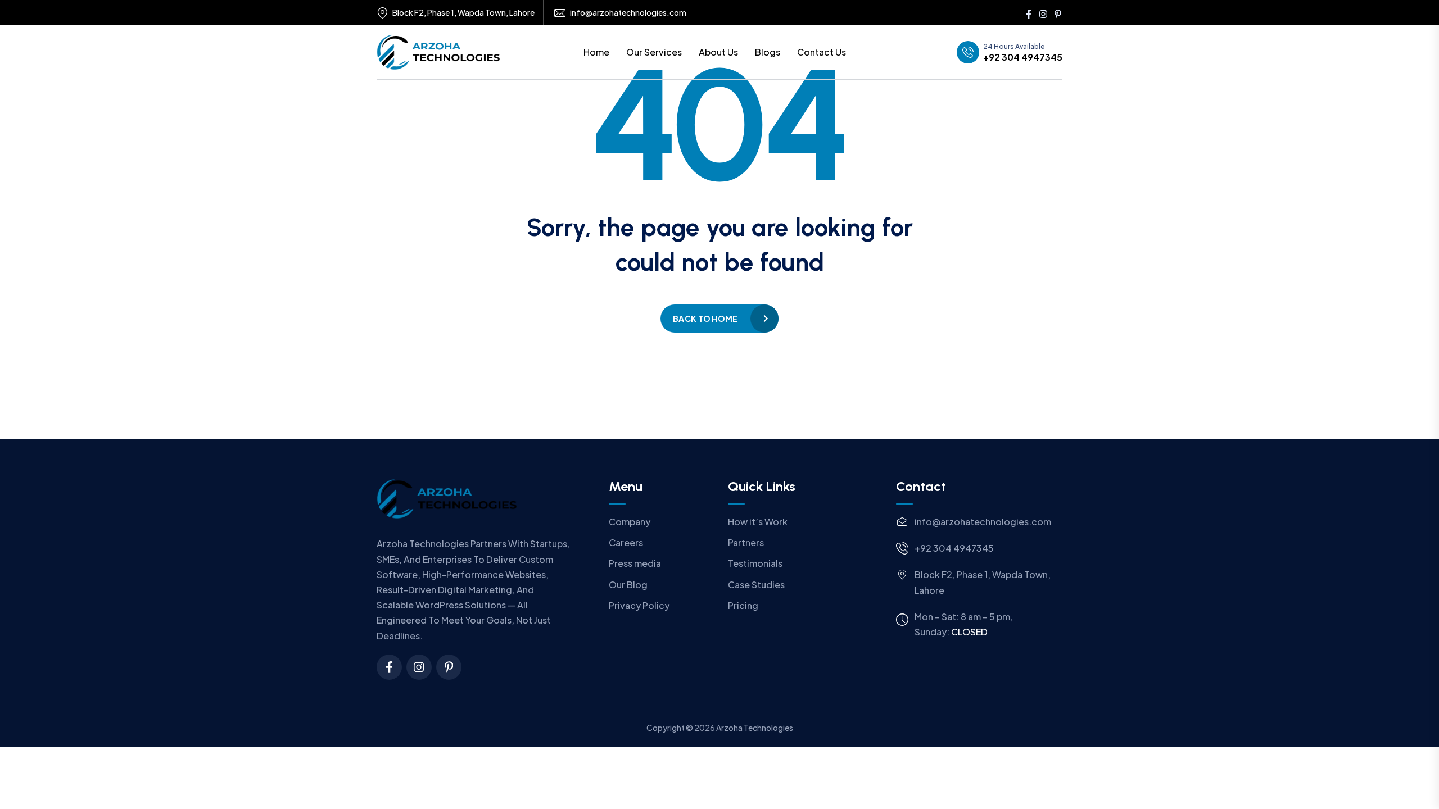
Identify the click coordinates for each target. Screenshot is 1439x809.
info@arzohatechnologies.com (628, 12)
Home (596, 52)
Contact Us (821, 52)
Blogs (767, 52)
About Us (718, 52)
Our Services (654, 52)
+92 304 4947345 (1022, 57)
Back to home (705, 318)
